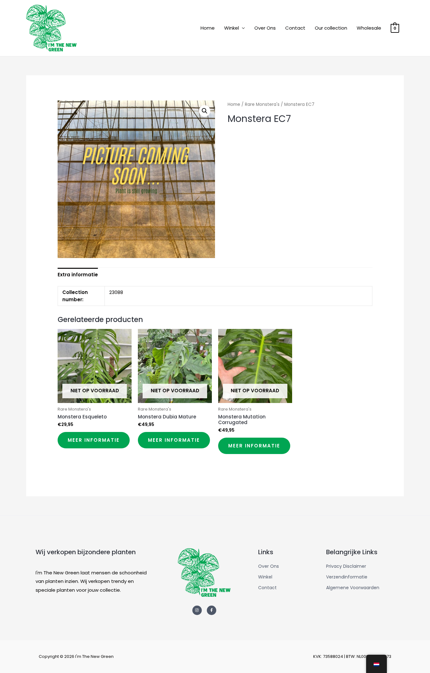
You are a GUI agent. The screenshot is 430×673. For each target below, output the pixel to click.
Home (208, 28)
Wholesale (369, 28)
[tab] (78, 274)
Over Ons (265, 28)
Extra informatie (78, 274)
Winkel (231, 28)
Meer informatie (94, 440)
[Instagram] (197, 610)
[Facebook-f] (211, 610)
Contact (295, 28)
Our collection (331, 28)
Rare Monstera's (262, 104)
